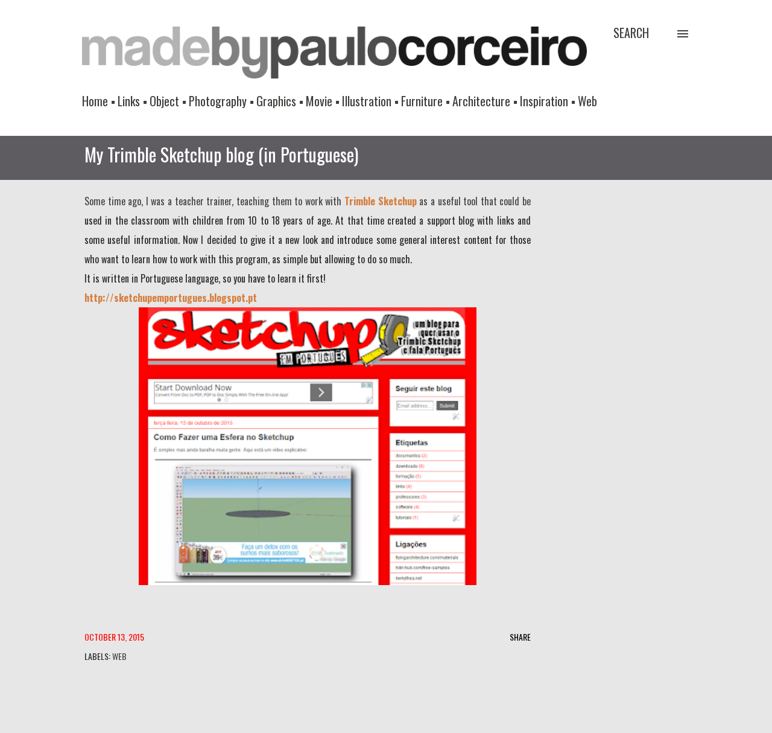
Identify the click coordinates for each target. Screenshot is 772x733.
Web (587, 101)
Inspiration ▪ (547, 101)
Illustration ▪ (370, 101)
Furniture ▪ (425, 101)
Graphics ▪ (279, 101)
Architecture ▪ (484, 101)
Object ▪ (168, 101)
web (119, 656)
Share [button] (520, 636)
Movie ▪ (323, 101)
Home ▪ (98, 101)
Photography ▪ (221, 101)
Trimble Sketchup (380, 201)
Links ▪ (132, 101)
